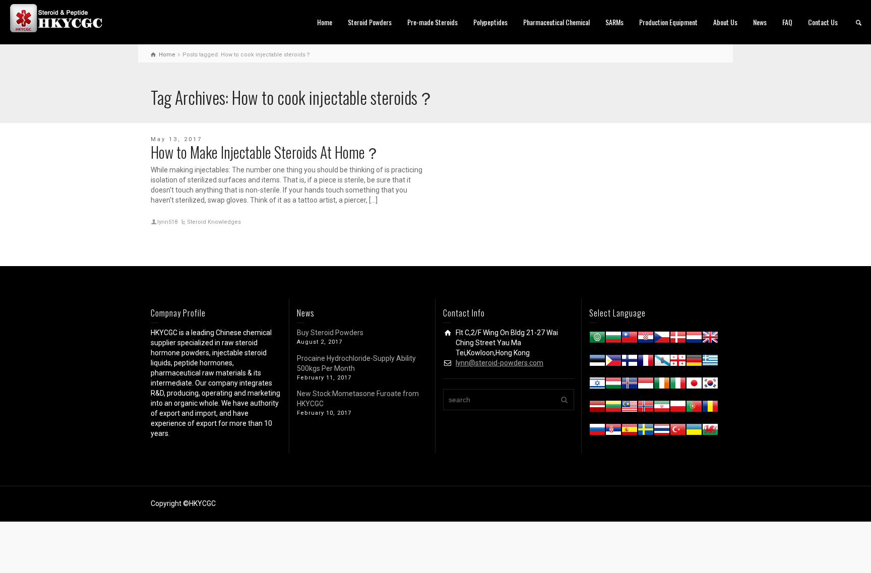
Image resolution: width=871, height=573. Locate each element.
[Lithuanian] (613, 408)
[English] (710, 339)
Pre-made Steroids (432, 22)
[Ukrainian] (694, 431)
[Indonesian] (646, 385)
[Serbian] (613, 431)
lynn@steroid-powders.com (499, 363)
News (760, 22)
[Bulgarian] (613, 339)
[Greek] (710, 362)
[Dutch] (694, 339)
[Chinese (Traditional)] (629, 339)
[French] (646, 362)
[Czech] (662, 339)
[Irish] (662, 385)
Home (324, 22)
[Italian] (678, 385)
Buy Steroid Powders (330, 333)
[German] (694, 362)
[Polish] (678, 408)
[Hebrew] (597, 385)
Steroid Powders (370, 22)
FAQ (787, 22)
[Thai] (662, 431)
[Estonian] (597, 362)
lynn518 (167, 222)
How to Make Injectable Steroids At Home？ (265, 152)
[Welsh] (710, 431)
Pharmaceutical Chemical (556, 22)
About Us (725, 22)
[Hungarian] (613, 385)
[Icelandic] (629, 385)
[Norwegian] (646, 408)
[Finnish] (629, 362)
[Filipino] (613, 362)
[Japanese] (694, 385)
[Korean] (710, 385)
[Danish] (678, 339)
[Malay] (629, 408)
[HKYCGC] (60, 18)
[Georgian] (678, 362)
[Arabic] (597, 339)
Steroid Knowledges (214, 222)
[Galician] (662, 362)
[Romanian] (710, 408)
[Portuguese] (694, 408)
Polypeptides (490, 22)
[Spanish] (629, 431)
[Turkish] (678, 431)
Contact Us (823, 22)
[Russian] (597, 431)
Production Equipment (668, 22)
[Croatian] (646, 339)
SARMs (614, 22)
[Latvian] (597, 408)
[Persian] (662, 408)
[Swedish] (646, 431)
